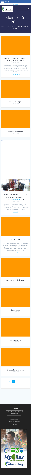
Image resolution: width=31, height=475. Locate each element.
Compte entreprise (15, 132)
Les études (15, 310)
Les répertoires (15, 340)
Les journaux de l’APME (15, 280)
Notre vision (15, 239)
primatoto (15, 4)
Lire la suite (15, 74)
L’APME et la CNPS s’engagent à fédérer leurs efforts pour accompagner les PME (15, 197)
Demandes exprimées (15, 370)
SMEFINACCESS (14, 423)
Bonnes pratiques (15, 102)
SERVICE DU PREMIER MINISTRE (14, 411)
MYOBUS (14, 424)
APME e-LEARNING (14, 421)
